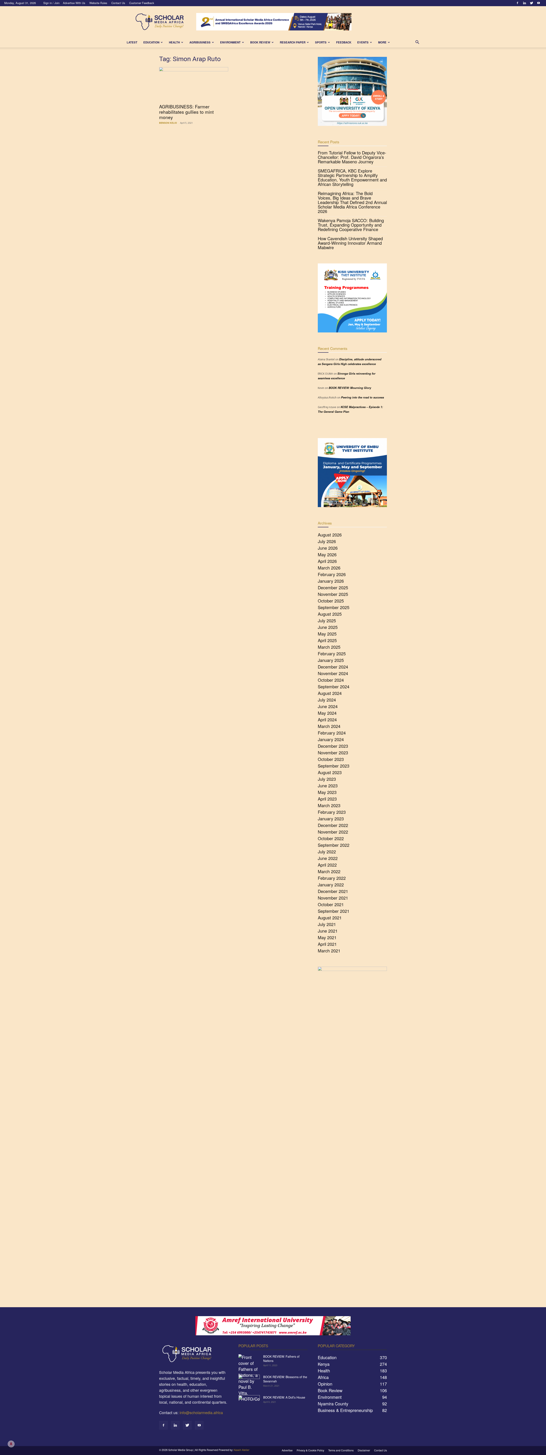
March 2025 (329, 647)
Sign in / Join (51, 3)
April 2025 (327, 640)
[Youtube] (538, 3)
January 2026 (331, 581)
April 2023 (327, 799)
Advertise (287, 1450)
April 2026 (327, 561)
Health (174, 42)
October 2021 (331, 904)
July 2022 (327, 851)
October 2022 (331, 838)
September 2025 (333, 607)
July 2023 (327, 779)
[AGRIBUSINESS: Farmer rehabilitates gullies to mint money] (193, 84)
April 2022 (327, 865)
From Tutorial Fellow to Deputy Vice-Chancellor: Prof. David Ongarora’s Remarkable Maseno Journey (352, 157)
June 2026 (328, 548)
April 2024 (327, 719)
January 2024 (331, 739)
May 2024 (327, 713)
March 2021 (329, 950)
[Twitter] (531, 3)
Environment (230, 42)
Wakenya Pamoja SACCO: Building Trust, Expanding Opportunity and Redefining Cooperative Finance (351, 224)
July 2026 (327, 541)
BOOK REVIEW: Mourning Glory (350, 388)
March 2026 (329, 568)
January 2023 (331, 818)
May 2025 (327, 634)
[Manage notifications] (11, 1444)
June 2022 (328, 858)
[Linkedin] (524, 3)
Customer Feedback (141, 3)
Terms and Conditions (341, 1450)
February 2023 (332, 812)
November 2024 (333, 673)
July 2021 (327, 924)
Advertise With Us (74, 3)
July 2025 (327, 620)
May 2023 (327, 792)
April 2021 (327, 944)
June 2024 (328, 706)
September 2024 (333, 686)
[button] (417, 42)
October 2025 (331, 601)
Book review (260, 42)
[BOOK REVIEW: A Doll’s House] (249, 1402)
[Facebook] (517, 3)
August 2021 (330, 917)
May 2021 (327, 937)
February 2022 (332, 878)
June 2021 (328, 931)
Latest (132, 42)
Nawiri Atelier (241, 1450)
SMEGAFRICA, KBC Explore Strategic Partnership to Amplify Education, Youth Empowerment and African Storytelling (352, 177)
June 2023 (328, 785)
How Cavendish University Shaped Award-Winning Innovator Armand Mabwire (350, 243)
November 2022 (333, 832)
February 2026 (332, 574)
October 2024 (331, 680)
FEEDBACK (343, 42)
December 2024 (333, 667)
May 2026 (327, 554)
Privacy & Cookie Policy (310, 1450)
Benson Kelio (168, 122)
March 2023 (329, 805)
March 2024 (329, 726)
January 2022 (331, 884)
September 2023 (333, 766)
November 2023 (333, 752)
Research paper (292, 42)
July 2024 (327, 700)
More (382, 42)
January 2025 (331, 660)
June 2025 (328, 627)
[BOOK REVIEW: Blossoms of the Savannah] (249, 1382)
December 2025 (333, 587)
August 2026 (330, 535)
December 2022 (333, 825)
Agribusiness (200, 42)
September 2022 (333, 845)
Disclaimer (364, 1450)
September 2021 (333, 911)
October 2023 (331, 759)
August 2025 (330, 614)
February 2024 (332, 733)
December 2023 (333, 746)
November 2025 (333, 594)
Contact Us (118, 3)
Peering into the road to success (362, 397)
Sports (321, 42)
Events (363, 42)
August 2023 (330, 772)
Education (151, 42)
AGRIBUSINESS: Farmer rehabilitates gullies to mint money (186, 111)
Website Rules (98, 3)
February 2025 (332, 653)
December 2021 (333, 891)
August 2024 (330, 693)
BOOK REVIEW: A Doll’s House (284, 1397)
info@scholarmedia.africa (201, 1412)
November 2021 (333, 898)
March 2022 (329, 871)
